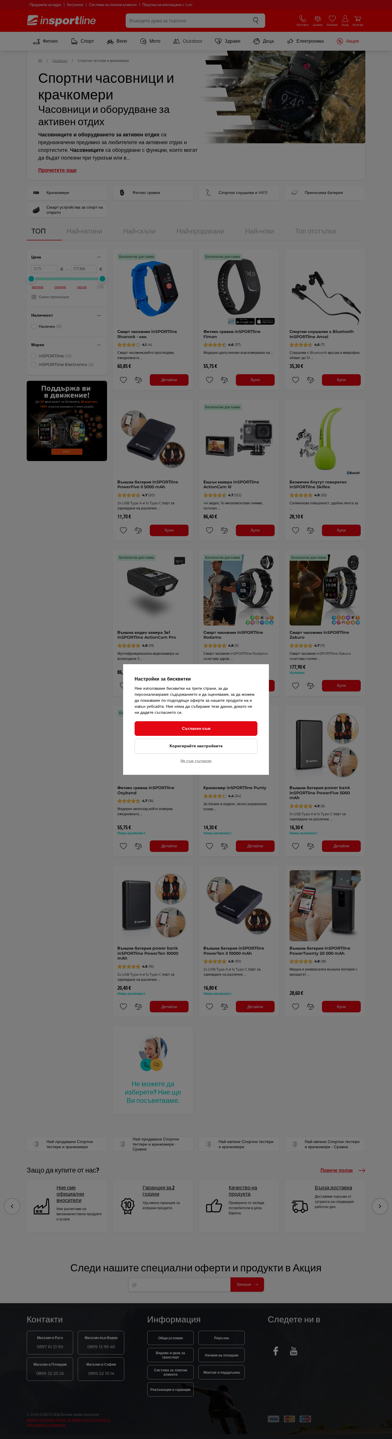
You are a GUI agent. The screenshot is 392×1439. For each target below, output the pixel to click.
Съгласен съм (196, 728)
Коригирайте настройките (196, 745)
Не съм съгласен (196, 760)
